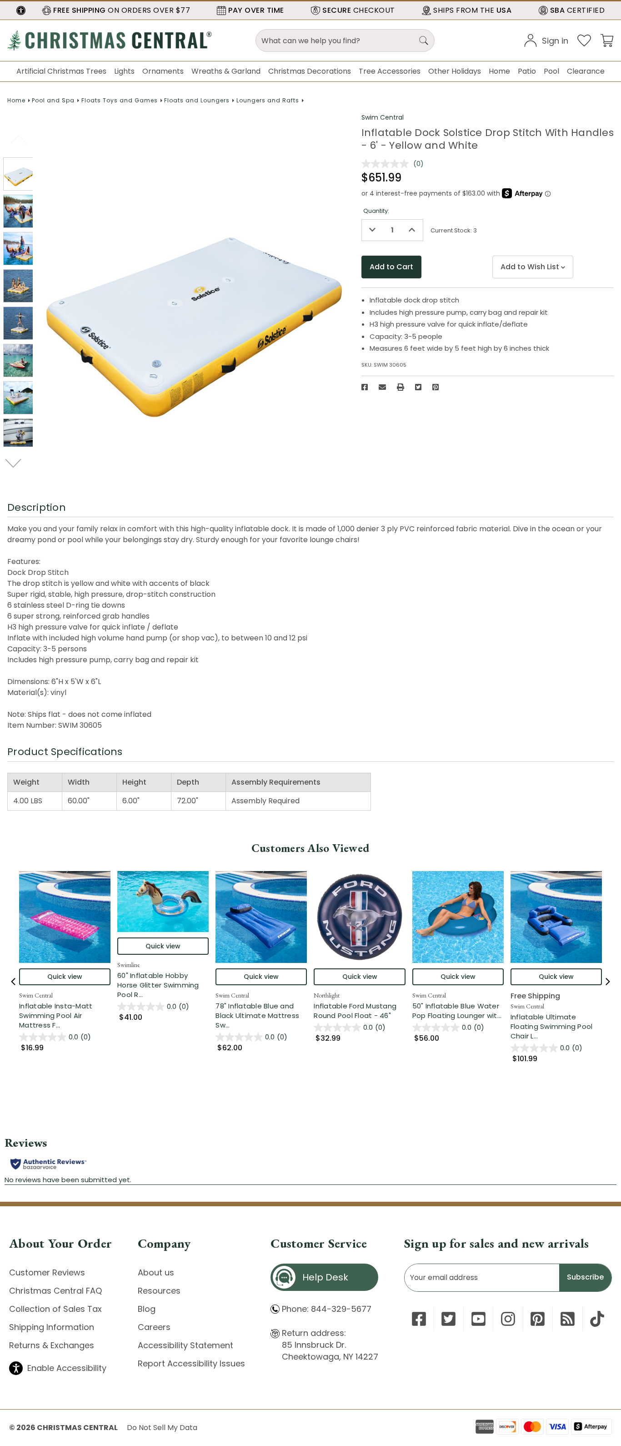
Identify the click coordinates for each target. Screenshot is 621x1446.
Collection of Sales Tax (55, 1309)
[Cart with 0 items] (607, 40)
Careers (154, 1327)
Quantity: (376, 211)
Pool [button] (551, 71)
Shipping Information (51, 1327)
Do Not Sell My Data (162, 1427)
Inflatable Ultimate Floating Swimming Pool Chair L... (556, 1026)
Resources (159, 1290)
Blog (146, 1309)
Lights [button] (124, 71)
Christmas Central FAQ (55, 1290)
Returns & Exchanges (51, 1345)
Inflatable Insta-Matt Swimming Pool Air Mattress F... (64, 1015)
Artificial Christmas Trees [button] (61, 71)
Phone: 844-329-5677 (326, 1309)
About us (156, 1272)
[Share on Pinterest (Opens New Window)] (435, 387)
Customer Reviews (47, 1272)
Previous (19, 139)
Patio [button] (527, 71)
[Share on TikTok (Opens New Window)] (597, 1318)
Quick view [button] (64, 976)
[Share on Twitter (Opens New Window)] (418, 387)
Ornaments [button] (163, 71)
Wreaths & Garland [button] (225, 71)
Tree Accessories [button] (390, 71)
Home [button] (499, 71)
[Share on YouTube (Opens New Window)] (478, 1318)
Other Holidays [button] (454, 71)
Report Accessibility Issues (191, 1363)
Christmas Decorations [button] (309, 71)
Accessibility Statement (185, 1345)
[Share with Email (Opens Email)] (382, 387)
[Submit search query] (423, 40)
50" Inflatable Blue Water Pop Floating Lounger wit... (458, 1010)
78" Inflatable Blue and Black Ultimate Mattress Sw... (261, 1015)
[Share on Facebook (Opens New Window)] (364, 387)
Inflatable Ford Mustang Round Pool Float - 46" (355, 1010)
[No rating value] (387, 164)
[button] (20, 10)
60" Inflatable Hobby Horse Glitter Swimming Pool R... (163, 985)
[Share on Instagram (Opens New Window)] (508, 1318)
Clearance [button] (586, 71)
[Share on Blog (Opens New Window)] (568, 1318)
